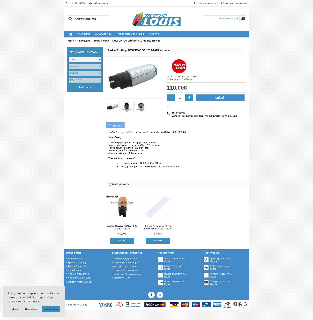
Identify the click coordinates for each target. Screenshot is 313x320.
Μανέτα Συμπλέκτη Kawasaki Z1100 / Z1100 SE (175, 281)
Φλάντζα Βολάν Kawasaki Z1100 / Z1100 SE (175, 258)
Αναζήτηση (85, 87)
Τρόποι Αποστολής (78, 266)
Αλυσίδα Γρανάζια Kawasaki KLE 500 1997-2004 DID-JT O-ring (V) (221, 281)
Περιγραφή (115, 125)
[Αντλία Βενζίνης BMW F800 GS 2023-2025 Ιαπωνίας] (113, 106)
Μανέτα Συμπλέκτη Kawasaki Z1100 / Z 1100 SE (175, 274)
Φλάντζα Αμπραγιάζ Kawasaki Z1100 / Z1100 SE (175, 266)
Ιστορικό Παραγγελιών (125, 266)
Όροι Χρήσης (74, 270)
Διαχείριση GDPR (122, 277)
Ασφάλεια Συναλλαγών (79, 277)
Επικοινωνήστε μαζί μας (80, 281)
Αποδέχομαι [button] (51, 309)
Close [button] (15, 309)
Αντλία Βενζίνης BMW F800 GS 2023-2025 (122, 227)
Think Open (73, 304)
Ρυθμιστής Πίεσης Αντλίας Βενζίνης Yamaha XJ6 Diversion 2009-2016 (221, 274)
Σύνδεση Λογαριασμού (125, 258)
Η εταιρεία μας (75, 258)
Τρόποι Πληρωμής (77, 262)
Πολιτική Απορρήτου (78, 273)
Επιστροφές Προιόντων (126, 270)
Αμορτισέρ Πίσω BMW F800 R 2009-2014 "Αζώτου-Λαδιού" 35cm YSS (221, 258)
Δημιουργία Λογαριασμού (126, 262)
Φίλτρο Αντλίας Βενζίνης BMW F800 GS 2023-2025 (158, 227)
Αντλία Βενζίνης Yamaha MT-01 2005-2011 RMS (221, 266)
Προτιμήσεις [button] (32, 309)
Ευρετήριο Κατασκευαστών (127, 274)
